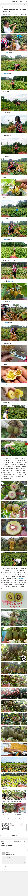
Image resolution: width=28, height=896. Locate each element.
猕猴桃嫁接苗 (10, 281)
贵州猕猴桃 (5, 239)
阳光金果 (5, 385)
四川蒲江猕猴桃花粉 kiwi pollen (14, 1)
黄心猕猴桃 (5, 73)
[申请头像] (25, 853)
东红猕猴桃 (5, 322)
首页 (3, 4)
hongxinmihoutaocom (9, 841)
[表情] (24, 862)
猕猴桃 (6, 4)
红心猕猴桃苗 (6, 52)
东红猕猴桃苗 (19, 578)
